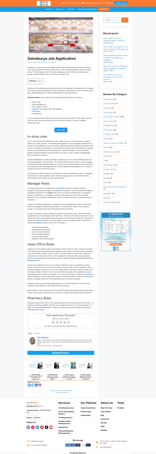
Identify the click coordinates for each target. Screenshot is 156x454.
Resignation (107, 194)
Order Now (61, 130)
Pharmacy (36, 111)
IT (104, 161)
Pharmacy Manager (43, 307)
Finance (106, 139)
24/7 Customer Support (72, 3)
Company (53, 62)
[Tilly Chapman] (32, 344)
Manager (106, 174)
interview (87, 274)
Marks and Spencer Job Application (62, 390)
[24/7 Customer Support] (28, 445)
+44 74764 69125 (106, 3)
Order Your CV (121, 3)
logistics (39, 223)
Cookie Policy (86, 415)
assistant (58, 190)
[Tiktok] (46, 427)
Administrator (108, 99)
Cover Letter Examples (111, 117)
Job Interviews (108, 165)
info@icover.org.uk (90, 3)
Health (105, 156)
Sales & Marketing (109, 202)
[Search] (124, 20)
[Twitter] (32, 385)
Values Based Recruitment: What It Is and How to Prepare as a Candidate (115, 58)
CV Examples (108, 130)
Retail (105, 198)
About (29, 333)
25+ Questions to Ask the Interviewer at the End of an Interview (113, 77)
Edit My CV (104, 9)
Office (105, 182)
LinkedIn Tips (108, 169)
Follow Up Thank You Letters (113, 143)
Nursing (106, 178)
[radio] (53, 323)
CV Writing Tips (108, 134)
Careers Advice (108, 104)
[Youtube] (51, 427)
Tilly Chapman (42, 337)
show (39, 81)
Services (48, 9)
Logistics (35, 109)
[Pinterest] (42, 427)
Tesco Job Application (62, 392)
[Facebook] (29, 385)
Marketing (31, 260)
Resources (59, 9)
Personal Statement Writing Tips (115, 187)
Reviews (88, 9)
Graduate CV (63, 427)
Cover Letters (108, 121)
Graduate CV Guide (110, 152)
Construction (107, 112)
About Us (71, 9)
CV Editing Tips (108, 125)
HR (46, 169)
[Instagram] (39, 385)
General (106, 147)
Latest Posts (37, 333)
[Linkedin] (36, 385)
